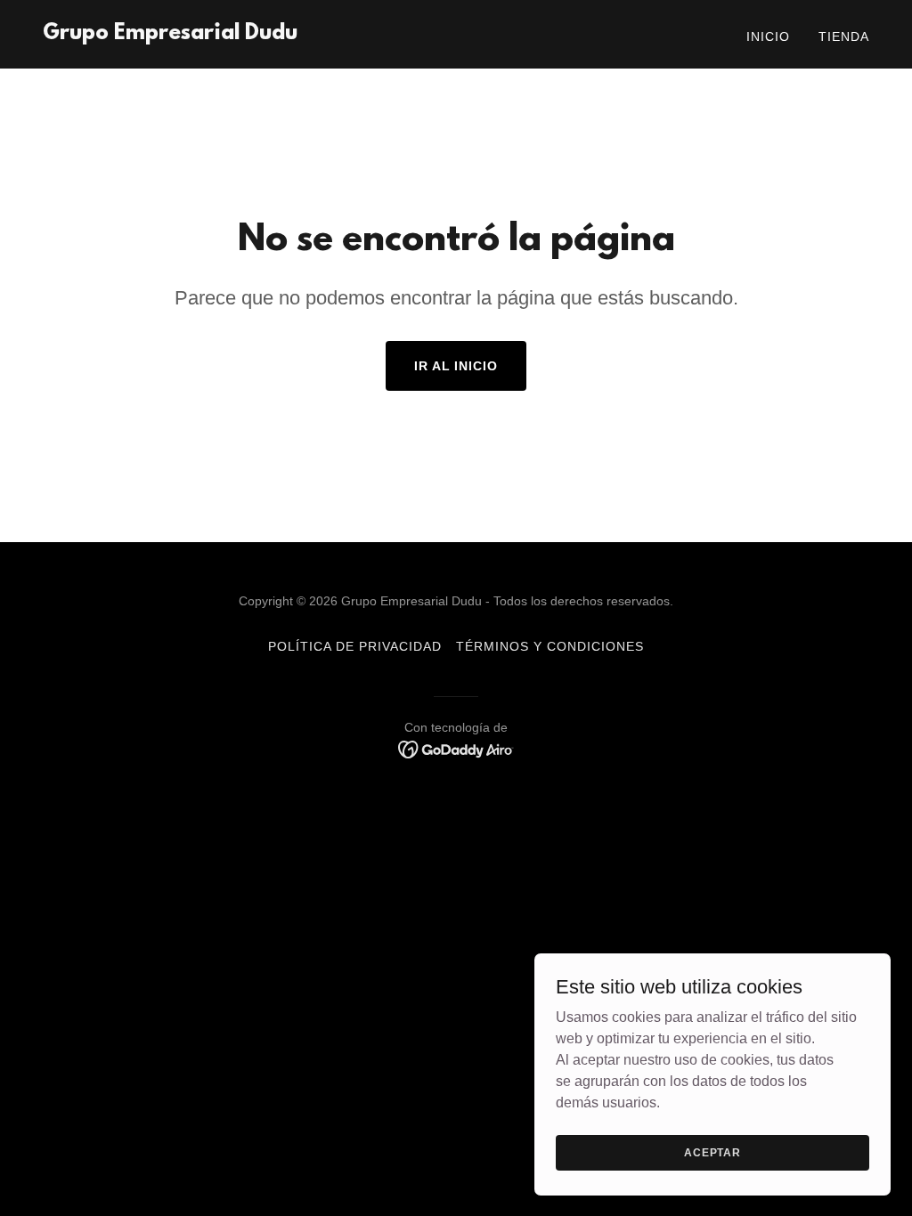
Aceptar (712, 1152)
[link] (170, 34)
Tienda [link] (843, 36)
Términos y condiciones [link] (550, 646)
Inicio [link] (768, 36)
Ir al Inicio (456, 366)
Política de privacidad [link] (355, 646)
